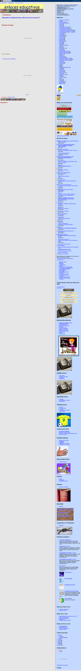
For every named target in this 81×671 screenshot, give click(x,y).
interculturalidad (63, 45)
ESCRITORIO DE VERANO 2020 (64, 157)
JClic (60, 46)
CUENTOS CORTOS (63, 637)
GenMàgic (61, 442)
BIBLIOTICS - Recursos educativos (65, 189)
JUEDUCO (61, 263)
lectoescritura (62, 48)
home (59, 177)
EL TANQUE (61, 270)
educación (61, 38)
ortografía (61, 63)
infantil (60, 43)
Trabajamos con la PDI (64, 443)
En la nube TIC (61, 160)
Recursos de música (63, 486)
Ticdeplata (61, 272)
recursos (61, 407)
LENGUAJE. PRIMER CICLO (65, 539)
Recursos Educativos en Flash (64, 250)
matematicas (62, 57)
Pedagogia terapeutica (64, 67)
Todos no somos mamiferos (64, 172)
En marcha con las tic (64, 273)
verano (60, 79)
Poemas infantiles (62, 173)
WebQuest (61, 83)
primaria (61, 71)
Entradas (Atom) (11, 97)
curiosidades (62, 35)
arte (60, 21)
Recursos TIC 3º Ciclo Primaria (64, 184)
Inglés (60, 478)
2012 (59, 638)
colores (61, 26)
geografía (61, 39)
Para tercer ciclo (62, 434)
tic (59, 78)
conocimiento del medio (64, 29)
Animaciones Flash (63, 626)
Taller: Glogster (61, 231)
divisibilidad (62, 36)
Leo (61, 650)
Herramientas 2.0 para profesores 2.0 (66, 230)
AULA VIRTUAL (61, 245)
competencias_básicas (64, 27)
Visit (62, 665)
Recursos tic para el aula (64, 432)
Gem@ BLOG (61, 217)
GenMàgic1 (61, 441)
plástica (61, 68)
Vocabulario (61, 479)
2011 (59, 640)
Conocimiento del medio (64, 400)
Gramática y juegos (63, 480)
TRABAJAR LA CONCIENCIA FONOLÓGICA (67, 228)
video (60, 80)
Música (60, 332)
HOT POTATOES (62, 627)
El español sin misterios (63, 211)
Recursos (61, 326)
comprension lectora (63, 28)
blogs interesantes (63, 23)
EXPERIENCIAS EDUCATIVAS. (64, 249)
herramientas (62, 41)
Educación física (63, 461)
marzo (60, 636)
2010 (59, 641)
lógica (60, 55)
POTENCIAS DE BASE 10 (70, 584)
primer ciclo (61, 72)
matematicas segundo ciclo (65, 59)
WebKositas (60, 207)
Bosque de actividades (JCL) (65, 322)
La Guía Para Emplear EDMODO (8, 58)
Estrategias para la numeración (66, 267)
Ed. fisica (61, 37)
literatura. (61, 54)
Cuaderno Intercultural (63, 223)
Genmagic (61, 276)
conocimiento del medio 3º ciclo (66, 32)
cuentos (61, 34)
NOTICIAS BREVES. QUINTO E (64, 166)
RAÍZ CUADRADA (68, 578)
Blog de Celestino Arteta (64, 277)
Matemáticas (62, 401)
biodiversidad (62, 22)
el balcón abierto (61, 179)
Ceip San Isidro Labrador (64, 278)
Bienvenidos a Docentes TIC (64, 244)
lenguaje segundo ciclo (64, 52)
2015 (59, 635)
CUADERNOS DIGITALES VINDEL (72, 591)
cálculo (61, 25)
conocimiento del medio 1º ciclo (66, 30)
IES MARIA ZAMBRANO (64, 431)
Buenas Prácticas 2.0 (62, 213)
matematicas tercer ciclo (64, 60)
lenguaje (61, 50)
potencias (61, 70)
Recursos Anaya (62, 261)
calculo (61, 24)
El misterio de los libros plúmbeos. (65, 224)
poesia (60, 69)
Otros (60, 64)
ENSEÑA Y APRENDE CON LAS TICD (66, 197)
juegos (60, 47)
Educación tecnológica (63, 149)
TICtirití (59, 193)
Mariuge (61, 265)
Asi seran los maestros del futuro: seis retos (67, 150)
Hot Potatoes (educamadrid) (65, 266)
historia (61, 42)
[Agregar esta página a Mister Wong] (65, 258)
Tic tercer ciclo (62, 408)
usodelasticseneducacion (63, 176)
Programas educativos (64, 274)
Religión (61, 506)
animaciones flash (63, 20)
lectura (60, 49)
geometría (61, 40)
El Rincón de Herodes (63, 252)
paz (60, 65)
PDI (60, 66)
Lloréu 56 (60, 168)
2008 (59, 643)
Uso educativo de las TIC (63, 239)
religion (61, 73)
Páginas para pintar (63, 329)
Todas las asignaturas (64, 609)
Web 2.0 (61, 82)
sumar (60, 76)
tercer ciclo (61, 77)
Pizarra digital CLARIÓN (64, 268)
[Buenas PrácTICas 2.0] (63, 135)
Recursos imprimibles (64, 330)
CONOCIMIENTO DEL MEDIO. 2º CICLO (67, 552)
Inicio (27, 94)
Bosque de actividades (64, 325)
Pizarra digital (62, 565)
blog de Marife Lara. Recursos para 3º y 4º (68, 616)
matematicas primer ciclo (64, 58)
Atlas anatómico (62, 269)
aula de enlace (62, 264)
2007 (59, 645)
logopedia (61, 56)
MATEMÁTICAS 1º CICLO (64, 546)
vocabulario (61, 81)
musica (60, 61)
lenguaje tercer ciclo (63, 53)
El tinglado (60, 202)
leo (61, 651)
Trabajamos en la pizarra (64, 444)
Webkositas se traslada (63, 208)
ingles (60, 44)
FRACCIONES (61, 190)
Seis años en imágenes (63, 169)
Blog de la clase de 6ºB (63, 253)
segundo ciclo (62, 74)
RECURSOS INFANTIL (64, 323)
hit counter (59, 288)
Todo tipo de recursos (64, 617)
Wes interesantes (63, 327)
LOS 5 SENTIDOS (68, 598)
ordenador (61, 62)
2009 (59, 642)
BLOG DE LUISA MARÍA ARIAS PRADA (66, 144)
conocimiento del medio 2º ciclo (66, 31)
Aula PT (60, 227)
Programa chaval (63, 610)
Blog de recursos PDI (63, 440)
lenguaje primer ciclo (63, 51)
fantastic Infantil (62, 324)
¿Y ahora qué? (61, 214)
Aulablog (61, 279)
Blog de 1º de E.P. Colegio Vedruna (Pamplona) (68, 140)
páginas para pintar (63, 376)
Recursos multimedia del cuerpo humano (68, 433)
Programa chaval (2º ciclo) (65, 620)
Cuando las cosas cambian (64, 218)
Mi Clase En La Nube (62, 234)
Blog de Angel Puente (64, 271)
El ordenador (62, 331)
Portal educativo (68, 572)
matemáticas (62, 378)
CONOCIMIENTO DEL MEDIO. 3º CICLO (67, 559)
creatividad (61, 33)
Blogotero (60, 220)
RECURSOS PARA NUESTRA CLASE (65, 156)
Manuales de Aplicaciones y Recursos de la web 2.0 (20, 17)
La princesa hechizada (63, 154)
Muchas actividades (63, 328)
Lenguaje (61, 377)
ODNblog (60, 165)
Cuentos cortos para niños (64, 153)
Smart (60, 75)
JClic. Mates (62, 375)
